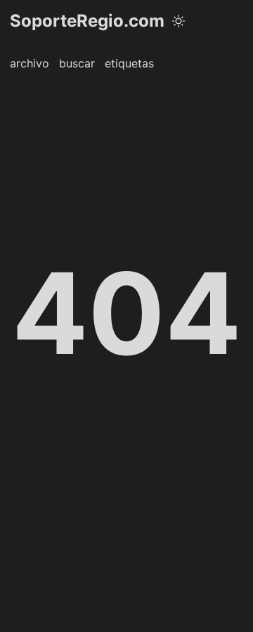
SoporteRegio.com (87, 21)
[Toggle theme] (178, 21)
